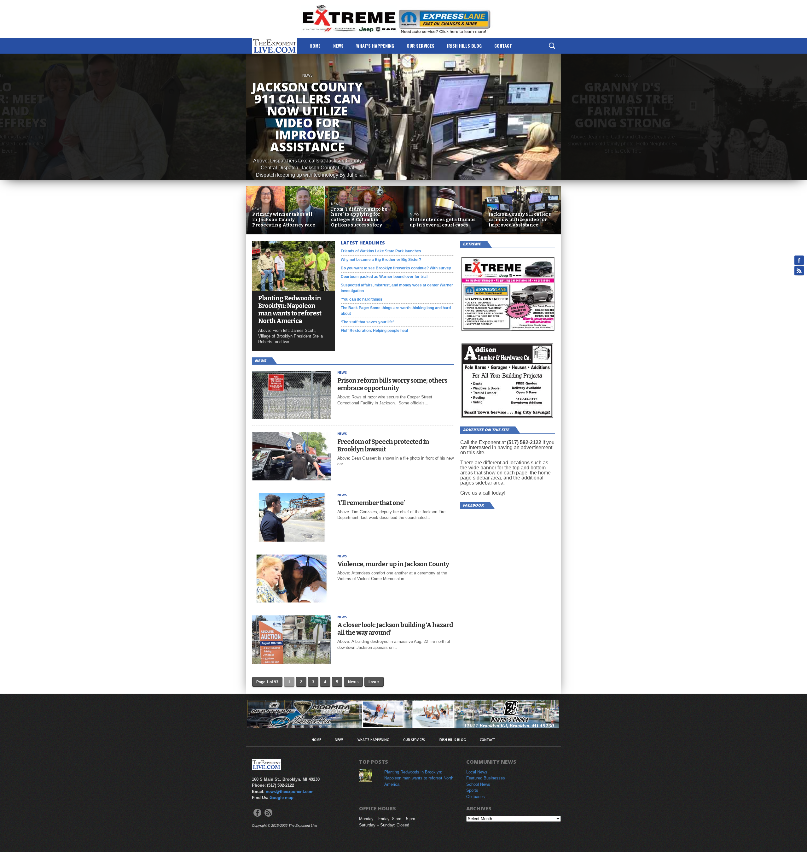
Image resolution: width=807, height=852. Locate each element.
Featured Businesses (485, 778)
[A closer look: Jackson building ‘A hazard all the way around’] (291, 662)
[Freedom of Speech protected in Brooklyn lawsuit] (291, 478)
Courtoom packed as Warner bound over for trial (384, 276)
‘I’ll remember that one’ (371, 503)
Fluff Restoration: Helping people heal (374, 330)
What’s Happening (375, 45)
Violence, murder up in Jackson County (393, 564)
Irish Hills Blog (464, 45)
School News (478, 784)
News (338, 45)
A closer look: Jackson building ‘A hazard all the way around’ (395, 628)
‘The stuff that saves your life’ (367, 322)
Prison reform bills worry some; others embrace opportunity (392, 384)
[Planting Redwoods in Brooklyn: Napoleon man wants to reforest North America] (293, 289)
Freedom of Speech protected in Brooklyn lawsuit (383, 445)
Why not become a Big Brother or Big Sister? (381, 259)
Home (315, 45)
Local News (476, 772)
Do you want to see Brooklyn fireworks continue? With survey (396, 268)
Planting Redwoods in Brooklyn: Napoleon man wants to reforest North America (289, 309)
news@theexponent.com (290, 791)
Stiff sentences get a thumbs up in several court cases (443, 222)
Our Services (420, 45)
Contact (503, 45)
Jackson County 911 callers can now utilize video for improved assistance (520, 220)
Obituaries (475, 796)
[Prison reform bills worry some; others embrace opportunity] (291, 417)
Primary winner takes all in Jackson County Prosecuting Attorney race (283, 220)
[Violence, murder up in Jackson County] (291, 600)
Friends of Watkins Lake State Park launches (381, 251)
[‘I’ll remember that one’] (291, 540)
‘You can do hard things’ (362, 299)
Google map (281, 797)
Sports (472, 790)
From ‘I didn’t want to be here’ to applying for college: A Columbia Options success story (359, 217)
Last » (374, 682)
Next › (353, 682)
